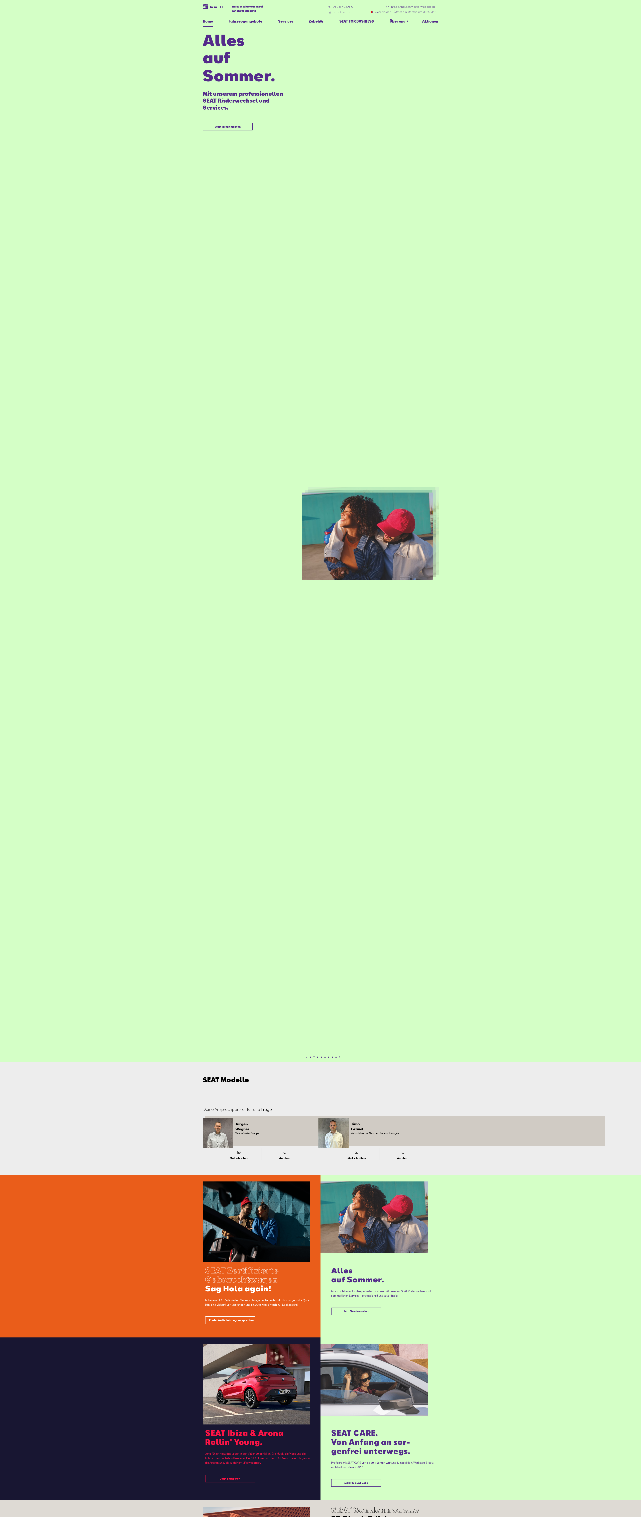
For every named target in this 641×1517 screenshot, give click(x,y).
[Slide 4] (321, 1057)
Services (285, 21)
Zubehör (316, 21)
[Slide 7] (332, 1057)
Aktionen (430, 21)
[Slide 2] (314, 1057)
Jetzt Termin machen (356, 1311)
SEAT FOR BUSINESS (356, 21)
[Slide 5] (325, 1057)
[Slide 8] (336, 1057)
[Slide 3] (317, 1057)
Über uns (397, 21)
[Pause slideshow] (301, 1057)
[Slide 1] (310, 1057)
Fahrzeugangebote (245, 21)
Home (208, 21)
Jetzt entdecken (228, 85)
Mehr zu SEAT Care (356, 1482)
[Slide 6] (329, 1057)
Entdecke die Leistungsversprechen (231, 1320)
